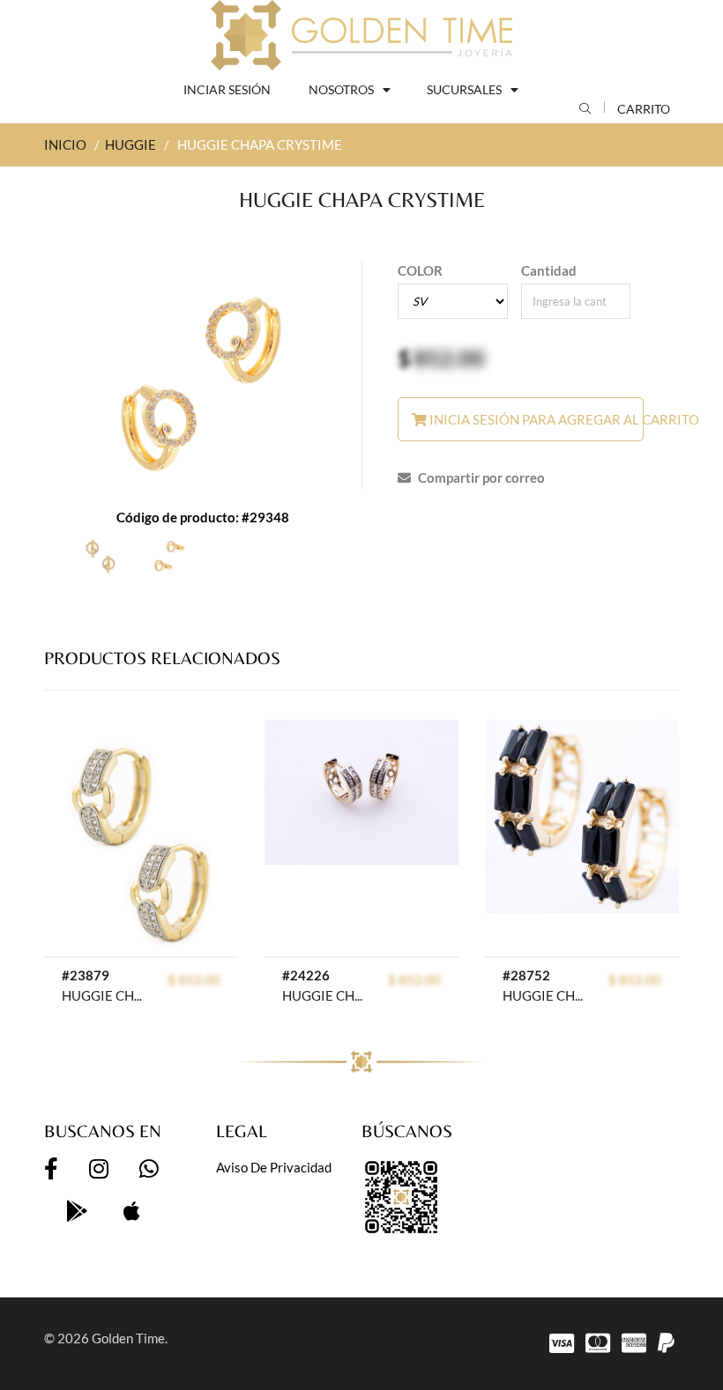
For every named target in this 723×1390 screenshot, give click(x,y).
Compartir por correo (480, 477)
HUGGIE (130, 144)
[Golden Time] (361, 35)
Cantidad (549, 270)
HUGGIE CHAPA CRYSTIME (102, 995)
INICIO (65, 144)
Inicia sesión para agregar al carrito (535, 419)
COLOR (420, 270)
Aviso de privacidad (274, 1167)
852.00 (449, 357)
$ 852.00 (194, 979)
